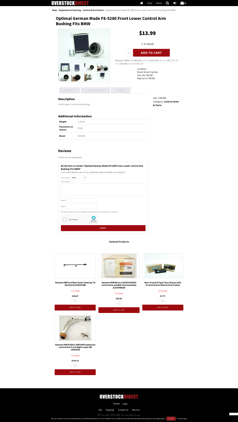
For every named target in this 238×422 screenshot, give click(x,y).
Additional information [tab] (95, 90)
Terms (116, 403)
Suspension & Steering (70, 10)
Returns (136, 409)
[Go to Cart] (183, 3)
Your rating (65, 178)
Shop (149, 3)
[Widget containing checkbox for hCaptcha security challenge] (79, 219)
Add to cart (151, 53)
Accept (171, 419)
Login (125, 403)
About (159, 3)
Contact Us (123, 409)
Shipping (110, 409)
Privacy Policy (182, 418)
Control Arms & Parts (93, 10)
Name (63, 200)
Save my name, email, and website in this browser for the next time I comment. (90, 212)
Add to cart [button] (75, 307)
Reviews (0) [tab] (120, 90)
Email (63, 207)
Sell (100, 409)
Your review (65, 182)
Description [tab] (70, 90)
